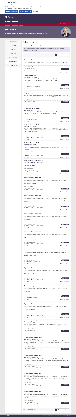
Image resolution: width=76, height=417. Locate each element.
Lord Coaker (27, 102)
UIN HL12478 (26, 105)
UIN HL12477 (26, 121)
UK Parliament (7, 25)
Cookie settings (36, 11)
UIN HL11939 (26, 334)
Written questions (13, 61)
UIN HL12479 (26, 227)
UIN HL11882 (26, 352)
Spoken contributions (13, 57)
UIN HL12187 (26, 263)
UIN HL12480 (26, 209)
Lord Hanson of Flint (29, 86)
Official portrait (13, 65)
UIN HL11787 (26, 370)
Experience (13, 45)
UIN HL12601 (26, 139)
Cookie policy (44, 415)
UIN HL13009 (26, 72)
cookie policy (29, 8)
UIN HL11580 (26, 405)
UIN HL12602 (26, 173)
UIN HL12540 (26, 88)
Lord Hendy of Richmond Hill (30, 70)
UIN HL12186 (26, 281)
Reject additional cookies (25, 11)
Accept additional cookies (11, 11)
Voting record (13, 53)
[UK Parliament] (10, 17)
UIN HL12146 (26, 299)
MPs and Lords (11, 22)
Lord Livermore (28, 297)
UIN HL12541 (26, 245)
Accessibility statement (66, 415)
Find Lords (21, 25)
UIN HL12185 (26, 317)
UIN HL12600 (26, 157)
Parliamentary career (13, 41)
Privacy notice (58, 415)
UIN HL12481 (26, 191)
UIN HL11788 (26, 387)
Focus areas (13, 49)
